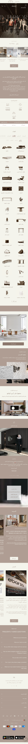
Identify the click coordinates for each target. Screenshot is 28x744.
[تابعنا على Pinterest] (18, 716)
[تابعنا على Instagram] (22, 716)
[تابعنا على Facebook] (26, 716)
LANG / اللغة (6, 720)
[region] (14, 20)
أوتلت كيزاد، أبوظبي (14, 496)
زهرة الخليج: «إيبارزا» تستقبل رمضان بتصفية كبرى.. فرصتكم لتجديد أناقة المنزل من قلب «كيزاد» (16, 600)
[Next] (24, 327)
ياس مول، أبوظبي (14, 494)
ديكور (17, 43)
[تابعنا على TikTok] (11, 716)
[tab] (24, 136)
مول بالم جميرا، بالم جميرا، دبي (14, 491)
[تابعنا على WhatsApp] (3, 716)
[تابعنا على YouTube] (14, 716)
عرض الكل (14, 65)
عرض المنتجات (13, 343)
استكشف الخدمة (14, 31)
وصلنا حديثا (11, 43)
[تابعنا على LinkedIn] (7, 716)
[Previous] (2, 327)
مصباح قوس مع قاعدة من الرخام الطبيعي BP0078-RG (12, 59)
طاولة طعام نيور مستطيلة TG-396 (23, 59)
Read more (16, 543)
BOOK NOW (14, 470)
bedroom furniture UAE (20, 528)
